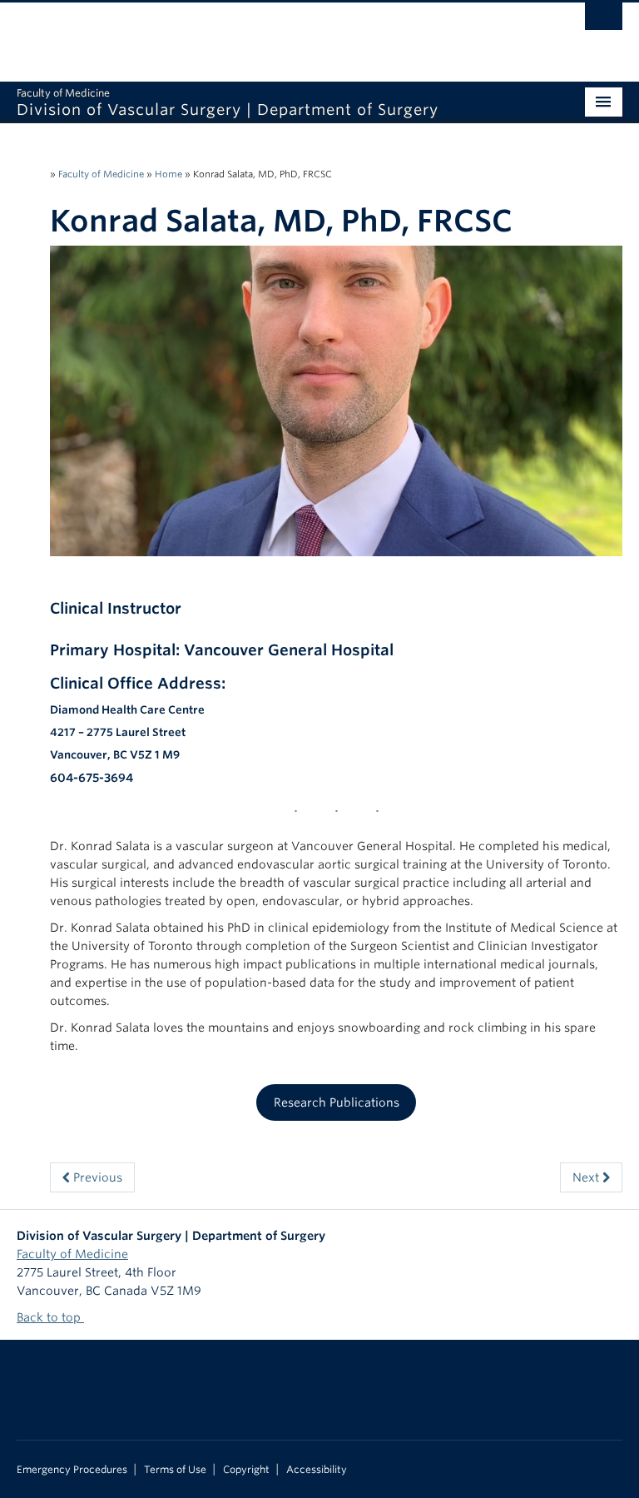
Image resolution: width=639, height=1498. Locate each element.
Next (587, 1177)
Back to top (50, 1317)
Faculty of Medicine (101, 174)
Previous (96, 1177)
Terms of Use (175, 1470)
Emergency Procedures (72, 1470)
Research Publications (336, 1102)
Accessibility (316, 1470)
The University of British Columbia (274, 34)
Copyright (246, 1470)
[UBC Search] (603, 20)
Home (168, 174)
